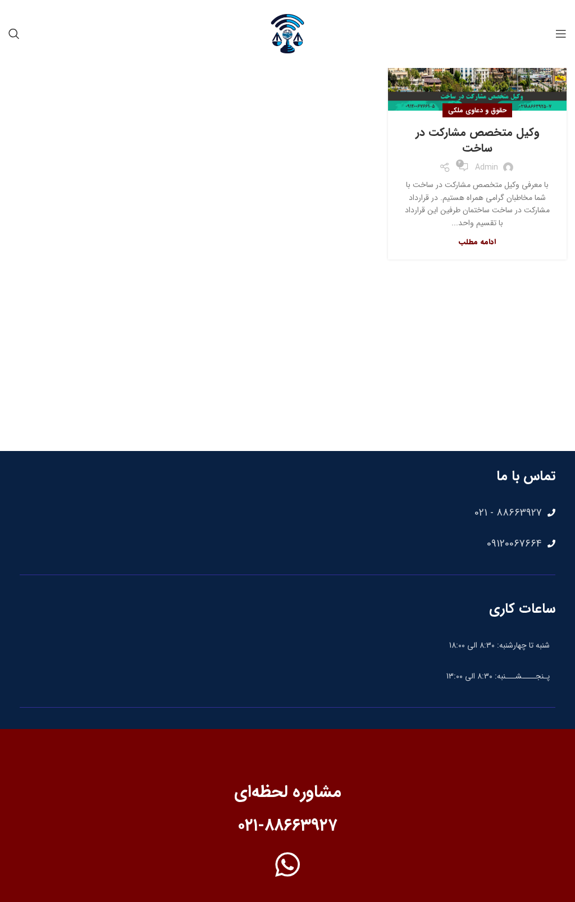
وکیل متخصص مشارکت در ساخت (478, 140)
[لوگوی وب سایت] (287, 33)
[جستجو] (14, 33)
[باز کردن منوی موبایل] (561, 33)
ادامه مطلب (477, 242)
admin (486, 167)
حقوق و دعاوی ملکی (477, 110)
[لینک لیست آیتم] (287, 513)
